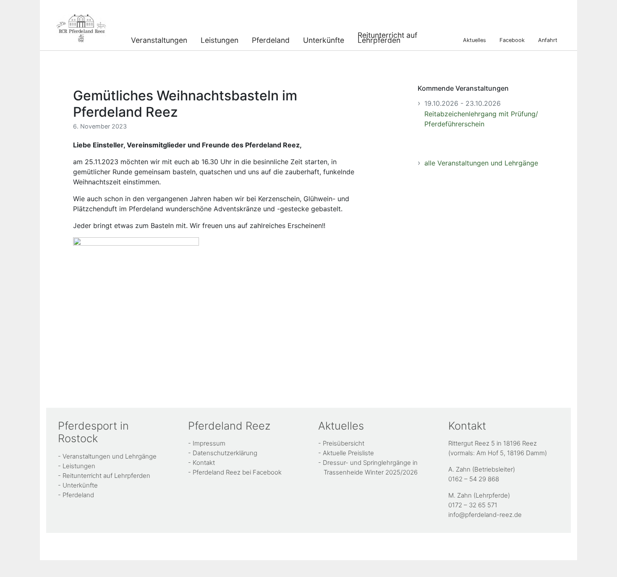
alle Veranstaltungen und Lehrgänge (481, 163)
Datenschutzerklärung (225, 453)
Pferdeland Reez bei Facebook (237, 472)
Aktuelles (474, 40)
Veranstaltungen (159, 39)
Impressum (209, 443)
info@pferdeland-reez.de (485, 515)
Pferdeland (271, 39)
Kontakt (204, 463)
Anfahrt (547, 40)
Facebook (512, 40)
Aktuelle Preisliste (348, 453)
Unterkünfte (323, 39)
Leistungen (219, 39)
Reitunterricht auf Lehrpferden (387, 37)
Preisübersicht (343, 443)
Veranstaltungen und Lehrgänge (110, 456)
